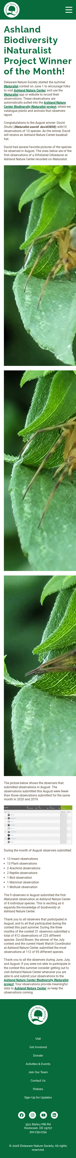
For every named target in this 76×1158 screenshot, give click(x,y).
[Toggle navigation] (68, 10)
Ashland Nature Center (30, 988)
